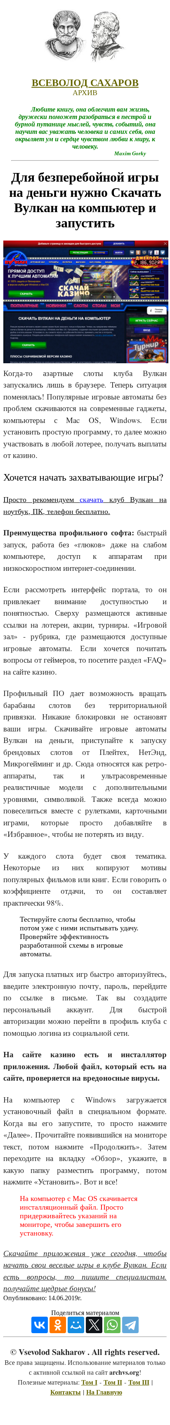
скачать (91, 499)
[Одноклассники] (58, 1325)
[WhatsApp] (112, 1325)
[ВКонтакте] (39, 1325)
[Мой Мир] (76, 1325)
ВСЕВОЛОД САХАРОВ (85, 82)
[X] (94, 1325)
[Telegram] (130, 1325)
